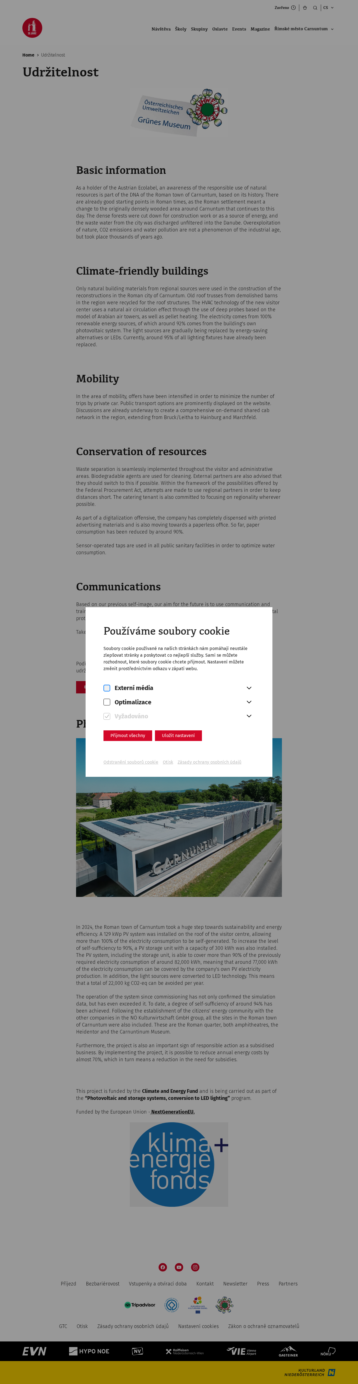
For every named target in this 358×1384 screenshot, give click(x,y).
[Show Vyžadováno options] (249, 716)
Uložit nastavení (178, 735)
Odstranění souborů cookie (130, 762)
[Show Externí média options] (249, 688)
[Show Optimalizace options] (249, 702)
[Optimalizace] (106, 702)
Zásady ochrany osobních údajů (209, 762)
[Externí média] (106, 688)
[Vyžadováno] (106, 716)
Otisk (168, 762)
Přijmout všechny (127, 735)
